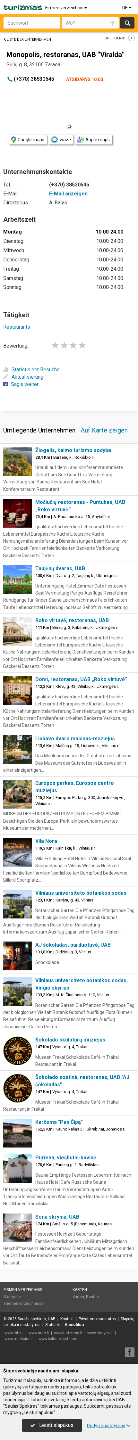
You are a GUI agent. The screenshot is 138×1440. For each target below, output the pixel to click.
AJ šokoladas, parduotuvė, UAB (73, 945)
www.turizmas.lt (68, 1333)
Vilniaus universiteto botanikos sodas (80, 893)
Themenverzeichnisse (24, 1303)
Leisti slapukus (55, 1425)
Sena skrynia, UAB (57, 1217)
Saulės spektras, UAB (37, 1319)
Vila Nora (46, 841)
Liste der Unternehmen (29, 39)
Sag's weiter (25, 384)
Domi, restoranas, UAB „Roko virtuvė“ (81, 679)
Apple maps (97, 139)
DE (125, 7)
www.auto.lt (39, 1333)
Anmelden (74, 1324)
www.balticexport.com (58, 1339)
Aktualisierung (27, 377)
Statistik (52, 1324)
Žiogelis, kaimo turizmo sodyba (73, 450)
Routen (92, 1297)
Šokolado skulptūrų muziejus (70, 1040)
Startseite (12, 1297)
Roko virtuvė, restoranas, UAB (72, 620)
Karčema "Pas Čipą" (59, 1122)
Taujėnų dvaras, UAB (60, 568)
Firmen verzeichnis (64, 7)
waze (65, 139)
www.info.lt (14, 1333)
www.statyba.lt (100, 1333)
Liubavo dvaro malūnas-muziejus (75, 739)
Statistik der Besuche (36, 369)
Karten (80, 1290)
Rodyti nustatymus (106, 1425)
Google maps (31, 139)
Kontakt (67, 1319)
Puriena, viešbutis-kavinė (65, 1158)
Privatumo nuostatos (97, 1319)
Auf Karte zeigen (104, 430)
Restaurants (16, 327)
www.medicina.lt (19, 1339)
